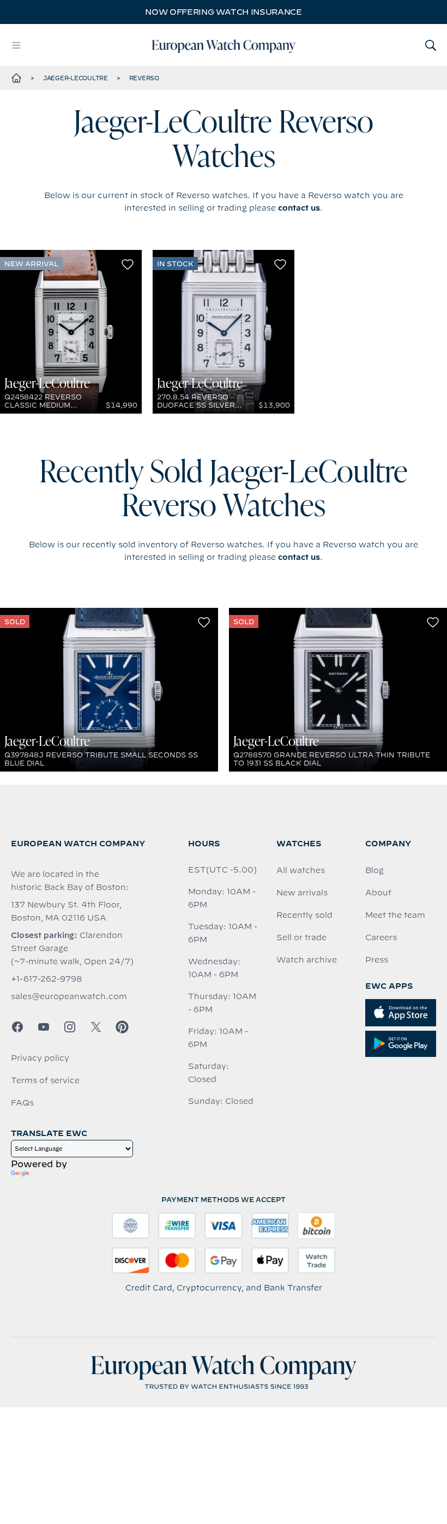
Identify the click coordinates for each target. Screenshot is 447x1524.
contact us (299, 208)
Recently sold (304, 915)
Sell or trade (301, 937)
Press (376, 959)
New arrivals (302, 892)
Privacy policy (40, 1058)
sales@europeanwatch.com (69, 996)
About (378, 892)
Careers (381, 937)
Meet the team (395, 915)
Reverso (144, 78)
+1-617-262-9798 (46, 979)
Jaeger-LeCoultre (75, 78)
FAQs (22, 1102)
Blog (374, 870)
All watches (300, 870)
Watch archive (306, 959)
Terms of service (45, 1080)
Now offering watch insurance (223, 12)
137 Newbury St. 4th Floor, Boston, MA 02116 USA (66, 911)
